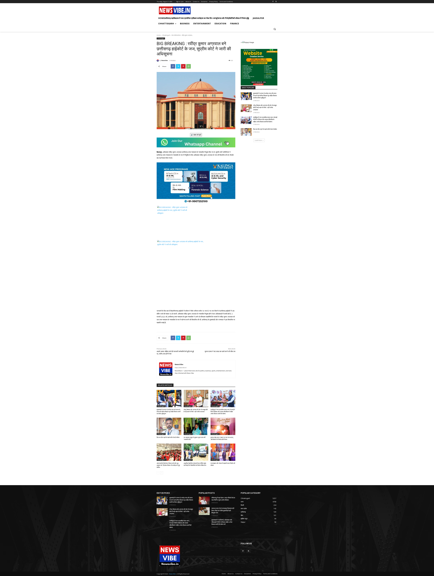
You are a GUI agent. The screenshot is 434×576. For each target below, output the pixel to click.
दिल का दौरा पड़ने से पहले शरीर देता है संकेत (168, 437)
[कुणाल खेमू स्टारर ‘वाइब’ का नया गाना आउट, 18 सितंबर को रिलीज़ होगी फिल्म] (223, 426)
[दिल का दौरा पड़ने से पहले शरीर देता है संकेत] (169, 426)
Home (159, 35)
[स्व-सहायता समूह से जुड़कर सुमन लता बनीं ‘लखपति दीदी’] (196, 426)
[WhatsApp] (188, 66)
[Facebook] (273, 1)
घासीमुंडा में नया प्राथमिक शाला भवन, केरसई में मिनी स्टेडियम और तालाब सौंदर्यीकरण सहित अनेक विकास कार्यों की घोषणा (223, 412)
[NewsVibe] (158, 60)
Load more (258, 140)
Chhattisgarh (166, 35)
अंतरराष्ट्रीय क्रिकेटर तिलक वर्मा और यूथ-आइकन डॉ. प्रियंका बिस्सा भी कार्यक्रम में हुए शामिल (168, 465)
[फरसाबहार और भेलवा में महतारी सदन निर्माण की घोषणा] (223, 452)
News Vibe (172, 574)
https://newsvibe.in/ (180, 367)
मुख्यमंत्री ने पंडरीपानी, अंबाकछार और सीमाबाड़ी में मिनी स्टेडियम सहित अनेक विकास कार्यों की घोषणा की (221, 522)
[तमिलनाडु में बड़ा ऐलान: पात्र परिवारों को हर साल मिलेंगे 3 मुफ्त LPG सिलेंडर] (204, 500)
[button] (274, 29)
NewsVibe (164, 60)
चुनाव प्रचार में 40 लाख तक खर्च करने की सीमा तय (220, 351)
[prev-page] (158, 472)
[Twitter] (276, 1)
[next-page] (161, 472)
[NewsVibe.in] (175, 10)
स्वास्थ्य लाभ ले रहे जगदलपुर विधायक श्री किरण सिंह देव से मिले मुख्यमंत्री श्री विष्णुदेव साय (222, 510)
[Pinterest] (183, 66)
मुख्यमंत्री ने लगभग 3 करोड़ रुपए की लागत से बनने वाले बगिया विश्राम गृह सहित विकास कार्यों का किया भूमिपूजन (168, 412)
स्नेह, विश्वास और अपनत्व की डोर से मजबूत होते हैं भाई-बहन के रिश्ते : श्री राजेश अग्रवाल (265, 107)
